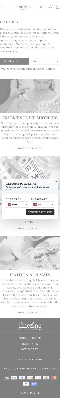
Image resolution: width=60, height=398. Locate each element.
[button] (17, 204)
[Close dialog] (56, 181)
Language (39, 199)
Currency (14, 199)
